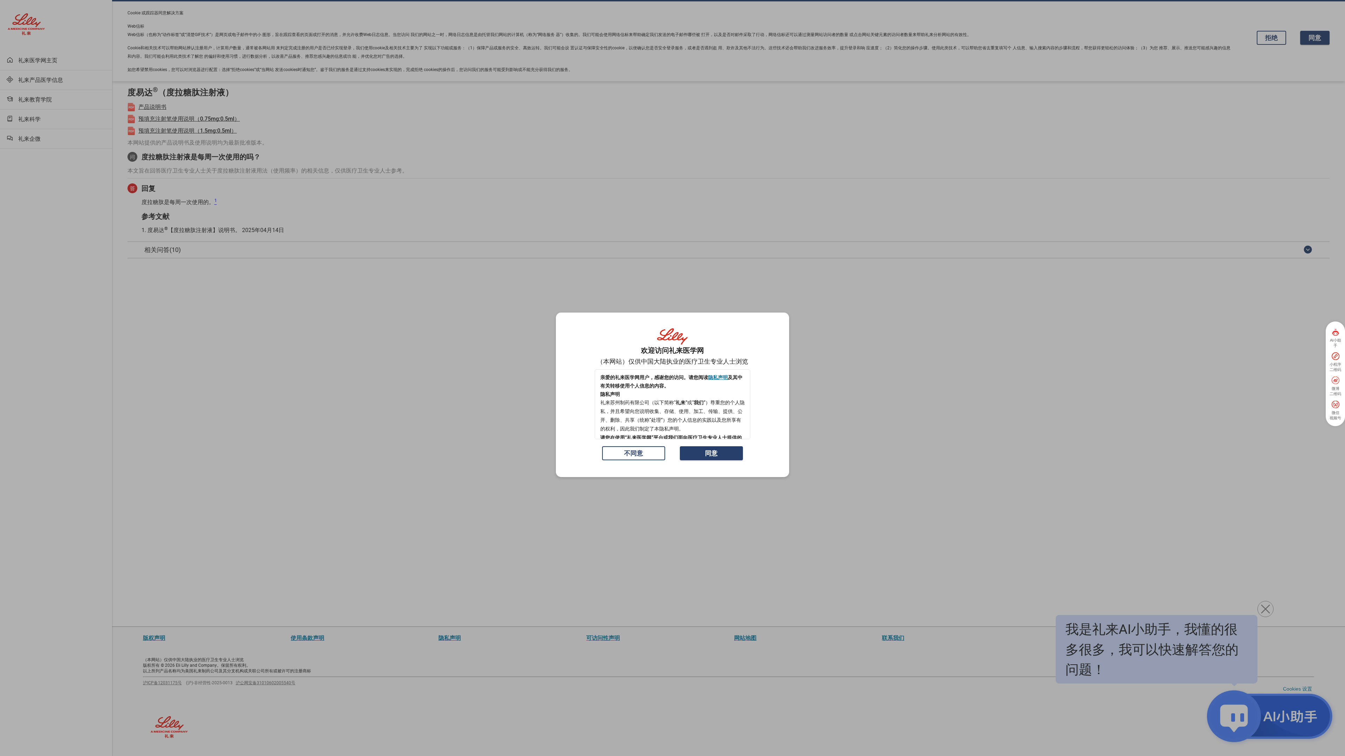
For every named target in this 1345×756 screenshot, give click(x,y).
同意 (711, 453)
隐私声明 (718, 377)
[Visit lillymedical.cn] (672, 336)
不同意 (633, 453)
